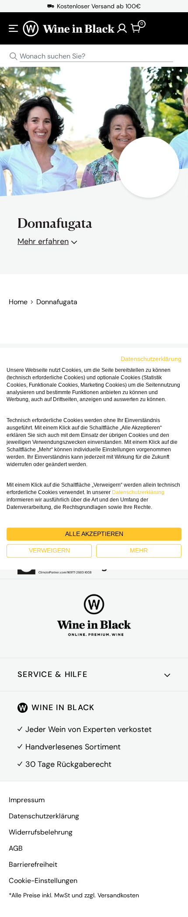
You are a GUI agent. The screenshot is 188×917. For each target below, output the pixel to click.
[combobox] (94, 56)
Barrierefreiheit (33, 864)
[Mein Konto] (122, 28)
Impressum (27, 799)
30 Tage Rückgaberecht (68, 764)
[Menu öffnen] (13, 28)
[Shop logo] (69, 28)
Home (18, 301)
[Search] (13, 56)
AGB (16, 848)
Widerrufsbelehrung (41, 832)
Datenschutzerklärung (44, 816)
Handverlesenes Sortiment (73, 747)
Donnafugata (56, 301)
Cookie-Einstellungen (43, 880)
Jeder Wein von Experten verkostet (88, 729)
